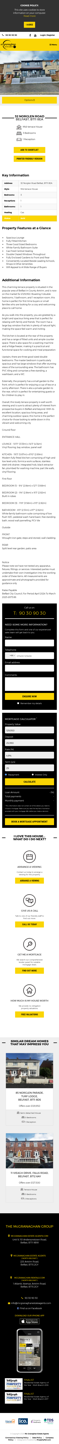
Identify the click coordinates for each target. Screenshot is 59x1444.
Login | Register (47, 35)
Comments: (11, 675)
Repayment (13, 775)
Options (28, 100)
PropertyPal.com (44, 1440)
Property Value (12, 724)
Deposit (9, 737)
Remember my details (31, 703)
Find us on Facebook (30, 1308)
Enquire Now (29, 696)
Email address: (12, 662)
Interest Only (41, 775)
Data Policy (37, 1438)
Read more (30, 16)
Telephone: (10, 650)
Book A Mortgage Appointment (29, 821)
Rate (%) (9, 749)
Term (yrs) (10, 762)
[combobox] (10, 655)
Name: (8, 637)
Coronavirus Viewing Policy (17, 1438)
